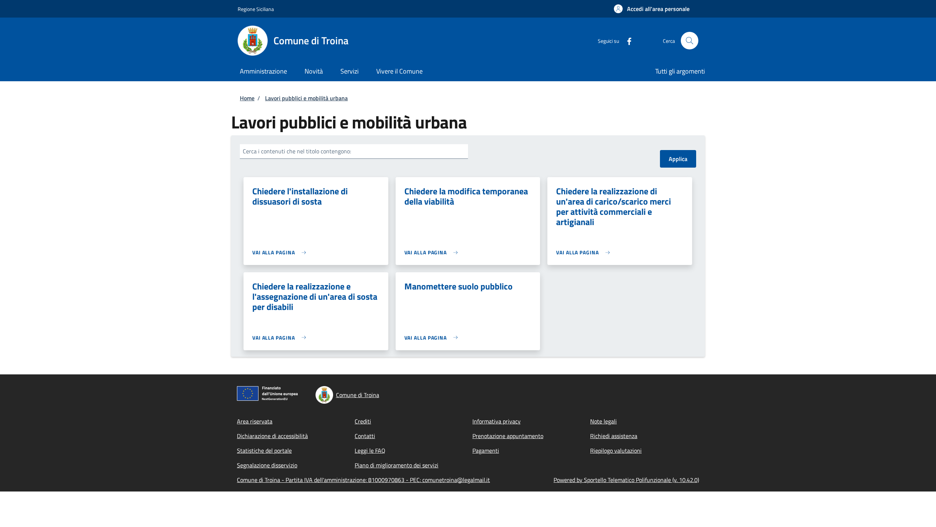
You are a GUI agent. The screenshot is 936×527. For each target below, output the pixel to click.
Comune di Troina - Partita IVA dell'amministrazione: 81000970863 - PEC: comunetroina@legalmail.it (363, 479)
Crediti (363, 421)
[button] (651, 9)
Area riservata (254, 421)
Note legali (603, 421)
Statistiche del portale (264, 450)
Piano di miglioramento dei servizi (396, 465)
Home (247, 98)
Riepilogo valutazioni (616, 450)
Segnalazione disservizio (267, 465)
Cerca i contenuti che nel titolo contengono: (297, 151)
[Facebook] (626, 40)
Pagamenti (485, 450)
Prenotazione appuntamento (507, 435)
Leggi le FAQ (370, 450)
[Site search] (689, 40)
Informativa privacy (496, 421)
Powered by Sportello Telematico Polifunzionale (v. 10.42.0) (626, 479)
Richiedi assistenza (613, 435)
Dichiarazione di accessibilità (272, 435)
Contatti (365, 435)
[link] (281, 252)
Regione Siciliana (256, 9)
